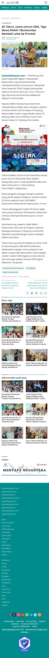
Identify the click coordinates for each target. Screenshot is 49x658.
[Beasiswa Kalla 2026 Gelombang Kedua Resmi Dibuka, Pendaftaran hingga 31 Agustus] (12, 355)
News (4, 519)
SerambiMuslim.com (10, 511)
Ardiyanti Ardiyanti (12, 38)
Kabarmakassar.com (10, 630)
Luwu (4, 586)
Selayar (5, 573)
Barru (4, 595)
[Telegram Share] (41, 293)
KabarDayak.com (9, 501)
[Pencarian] (46, 3)
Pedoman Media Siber (29, 624)
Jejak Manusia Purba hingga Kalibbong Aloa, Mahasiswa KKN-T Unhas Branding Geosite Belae (35, 319)
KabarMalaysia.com (10, 504)
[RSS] (39, 615)
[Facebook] (10, 615)
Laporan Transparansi (21, 626)
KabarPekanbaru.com (11, 498)
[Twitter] (14, 615)
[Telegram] (31, 615)
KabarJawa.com (8, 495)
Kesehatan (6, 545)
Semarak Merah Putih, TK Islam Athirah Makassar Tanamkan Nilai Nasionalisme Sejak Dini (11, 342)
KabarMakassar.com (10, 488)
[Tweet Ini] (32, 293)
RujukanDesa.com (9, 514)
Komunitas (6, 526)
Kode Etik (20, 621)
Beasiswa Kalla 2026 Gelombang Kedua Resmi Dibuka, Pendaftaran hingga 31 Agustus (11, 365)
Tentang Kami (9, 621)
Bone (4, 599)
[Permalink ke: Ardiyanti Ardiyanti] (3, 38)
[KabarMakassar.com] (12, 3)
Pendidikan (6, 23)
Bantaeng (6, 570)
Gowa (4, 567)
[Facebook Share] (27, 293)
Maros (4, 563)
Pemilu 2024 (6, 535)
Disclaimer (15, 624)
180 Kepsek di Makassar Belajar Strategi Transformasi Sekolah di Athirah (11, 319)
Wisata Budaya (8, 529)
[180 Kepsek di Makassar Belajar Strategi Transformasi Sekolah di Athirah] (12, 309)
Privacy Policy (31, 621)
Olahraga (6, 532)
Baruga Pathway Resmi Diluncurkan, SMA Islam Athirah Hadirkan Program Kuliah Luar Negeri (36, 342)
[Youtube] (22, 615)
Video (4, 542)
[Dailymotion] (35, 615)
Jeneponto (6, 583)
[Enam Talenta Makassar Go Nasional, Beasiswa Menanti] (36, 355)
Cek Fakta (6, 539)
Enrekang (5, 602)
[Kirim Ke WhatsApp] (45, 293)
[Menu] (3, 3)
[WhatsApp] (27, 615)
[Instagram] (18, 615)
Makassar (6, 560)
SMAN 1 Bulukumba (10, 272)
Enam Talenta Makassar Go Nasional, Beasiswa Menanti (36, 364)
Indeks (4, 555)
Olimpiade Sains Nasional (13, 268)
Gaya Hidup (6, 552)
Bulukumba (6, 579)
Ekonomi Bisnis (8, 523)
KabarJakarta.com (9, 492)
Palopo (5, 605)
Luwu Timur (6, 589)
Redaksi (42, 621)
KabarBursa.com (8, 508)
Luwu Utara (6, 592)
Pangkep (5, 576)
